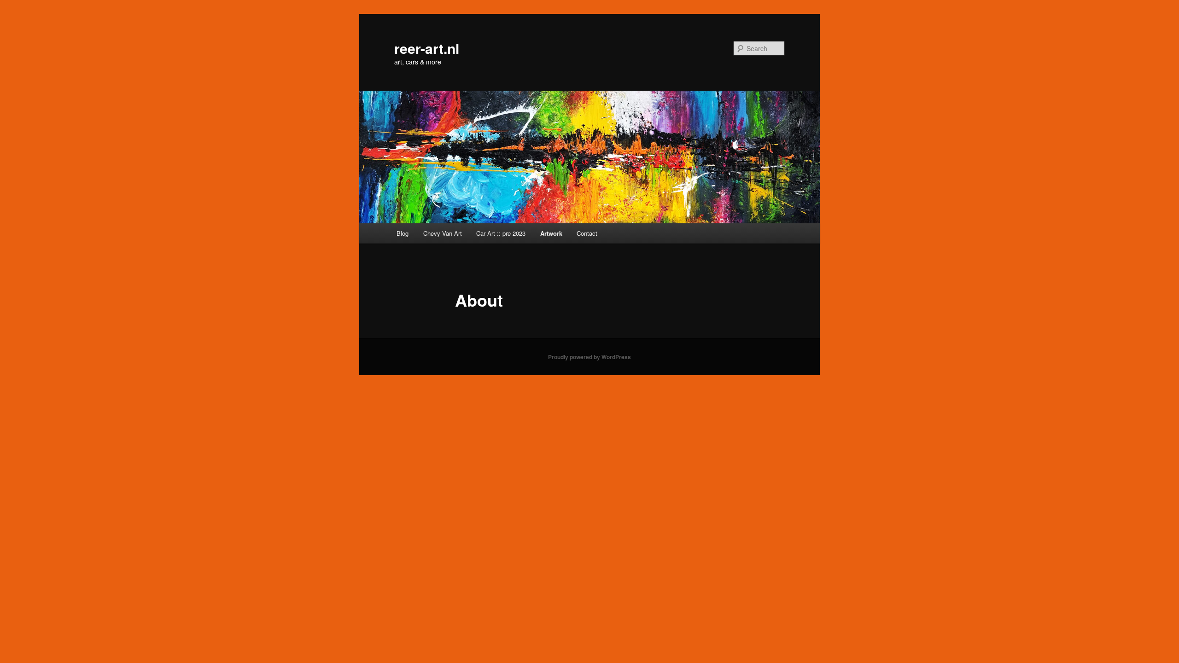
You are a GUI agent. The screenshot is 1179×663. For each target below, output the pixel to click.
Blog (403, 233)
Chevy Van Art (442, 233)
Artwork (551, 233)
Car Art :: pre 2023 (500, 233)
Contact (587, 233)
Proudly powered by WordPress (589, 357)
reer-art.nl (426, 48)
